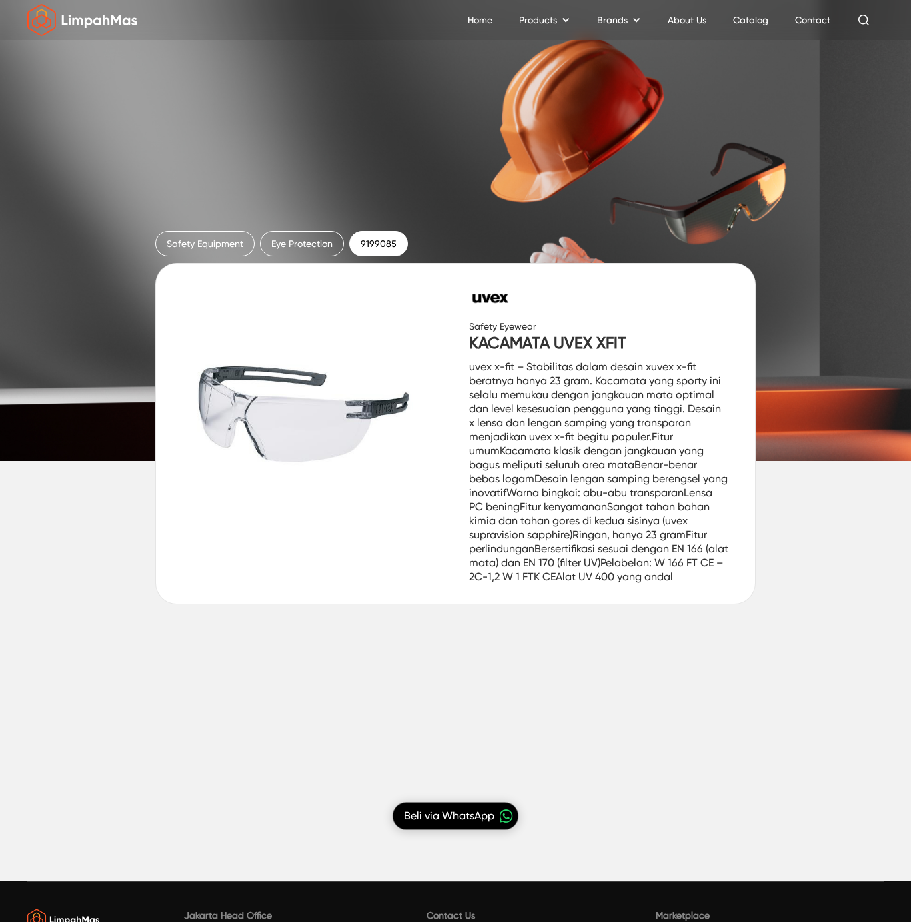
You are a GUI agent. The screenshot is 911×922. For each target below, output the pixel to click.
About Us (687, 20)
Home (480, 20)
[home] (82, 20)
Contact (812, 20)
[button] (545, 20)
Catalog (750, 20)
